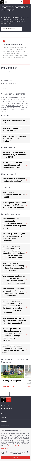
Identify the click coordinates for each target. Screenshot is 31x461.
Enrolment (6, 75)
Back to (6, 34)
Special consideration (9, 83)
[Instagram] (7, 408)
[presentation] (7, 394)
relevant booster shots (13, 105)
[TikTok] (12, 408)
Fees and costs (7, 80)
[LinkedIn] (9, 408)
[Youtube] (4, 408)
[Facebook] (1, 408)
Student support (7, 89)
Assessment (6, 72)
